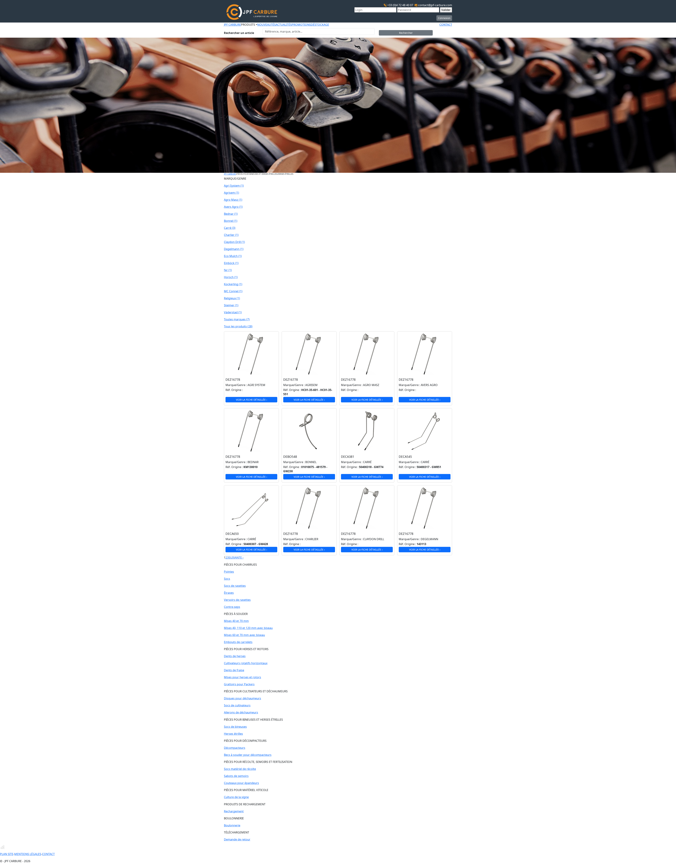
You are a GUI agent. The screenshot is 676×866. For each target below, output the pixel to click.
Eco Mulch (233, 256)
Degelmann (233, 249)
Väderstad (233, 312)
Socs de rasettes (235, 586)
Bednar (231, 214)
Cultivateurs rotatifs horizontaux (245, 663)
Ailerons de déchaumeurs (241, 712)
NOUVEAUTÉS (266, 25)
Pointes (229, 572)
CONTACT (445, 25)
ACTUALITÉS (284, 25)
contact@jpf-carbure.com (435, 5)
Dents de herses (235, 656)
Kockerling (233, 284)
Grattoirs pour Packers (239, 684)
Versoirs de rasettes (237, 600)
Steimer (231, 305)
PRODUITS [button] (248, 25)
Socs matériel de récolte (240, 769)
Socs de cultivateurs (237, 705)
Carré (229, 228)
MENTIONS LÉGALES (27, 854)
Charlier (231, 235)
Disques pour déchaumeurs (242, 698)
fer (228, 270)
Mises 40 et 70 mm (236, 621)
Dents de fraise (234, 670)
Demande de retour (237, 839)
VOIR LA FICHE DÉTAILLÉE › (251, 399)
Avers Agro (233, 207)
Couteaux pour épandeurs (241, 783)
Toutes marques (237, 319)
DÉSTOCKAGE (320, 25)
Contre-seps (232, 607)
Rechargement (234, 811)
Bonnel (230, 221)
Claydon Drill (234, 242)
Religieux (232, 298)
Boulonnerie (232, 825)
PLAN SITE (6, 854)
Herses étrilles (233, 734)
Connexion (444, 18)
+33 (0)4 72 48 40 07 (400, 5)
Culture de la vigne (236, 797)
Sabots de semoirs (236, 776)
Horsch (231, 277)
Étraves (229, 593)
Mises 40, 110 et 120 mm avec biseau (248, 628)
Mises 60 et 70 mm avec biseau (244, 635)
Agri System (234, 186)
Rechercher (406, 32)
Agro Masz (233, 200)
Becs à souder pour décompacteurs (247, 755)
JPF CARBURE (232, 25)
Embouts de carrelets (238, 642)
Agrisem (231, 193)
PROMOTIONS (301, 25)
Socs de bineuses (235, 727)
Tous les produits (238, 326)
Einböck (231, 263)
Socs (227, 579)
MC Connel (233, 291)
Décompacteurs (234, 748)
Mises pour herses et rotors (242, 677)
